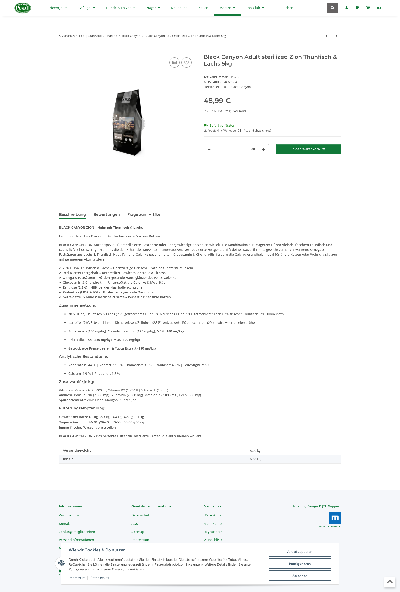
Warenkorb (212, 515)
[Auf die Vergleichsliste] (174, 62)
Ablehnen (300, 576)
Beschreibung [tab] (72, 214)
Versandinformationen (76, 540)
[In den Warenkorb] (62, 51)
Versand (239, 111)
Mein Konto (213, 523)
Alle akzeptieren (300, 552)
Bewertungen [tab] (106, 214)
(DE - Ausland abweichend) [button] (254, 130)
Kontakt (65, 523)
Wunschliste (213, 540)
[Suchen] (332, 8)
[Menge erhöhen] (263, 149)
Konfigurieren (300, 564)
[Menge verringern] (209, 149)
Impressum (77, 578)
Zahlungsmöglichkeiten (77, 531)
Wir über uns (69, 515)
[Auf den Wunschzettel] (186, 62)
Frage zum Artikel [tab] (144, 214)
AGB (134, 523)
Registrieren (213, 531)
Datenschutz (99, 578)
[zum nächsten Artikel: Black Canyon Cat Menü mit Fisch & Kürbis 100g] (336, 36)
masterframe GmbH (329, 526)
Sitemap (137, 531)
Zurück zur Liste (73, 36)
